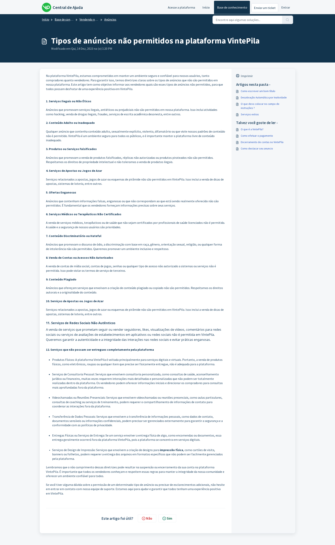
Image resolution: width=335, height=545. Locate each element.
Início (206, 7)
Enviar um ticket (265, 8)
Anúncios (110, 19)
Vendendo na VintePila (94, 19)
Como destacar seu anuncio (257, 148)
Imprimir (247, 76)
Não (149, 518)
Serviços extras (250, 114)
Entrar (285, 7)
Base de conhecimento (232, 7)
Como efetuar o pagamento (257, 135)
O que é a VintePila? (252, 129)
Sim (169, 518)
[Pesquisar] (287, 20)
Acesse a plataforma (181, 7)
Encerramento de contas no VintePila (262, 142)
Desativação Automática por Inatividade (264, 97)
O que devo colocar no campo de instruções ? (260, 106)
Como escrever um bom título (258, 91)
